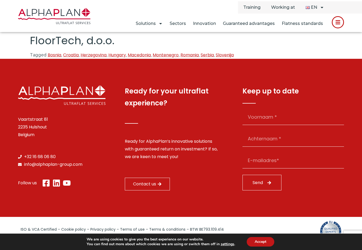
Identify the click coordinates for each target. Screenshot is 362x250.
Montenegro (166, 55)
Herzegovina (94, 55)
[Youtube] (67, 183)
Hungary (117, 55)
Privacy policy (103, 229)
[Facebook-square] (46, 183)
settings (227, 244)
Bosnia (54, 55)
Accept (260, 241)
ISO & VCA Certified (39, 229)
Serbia (207, 55)
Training (252, 7)
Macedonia (139, 55)
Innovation (204, 23)
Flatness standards (302, 23)
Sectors (178, 23)
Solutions (146, 23)
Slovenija (225, 55)
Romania (189, 55)
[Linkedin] (56, 183)
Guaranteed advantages (249, 23)
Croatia (71, 55)
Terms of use (132, 229)
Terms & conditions (167, 229)
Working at (283, 7)
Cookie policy (73, 229)
